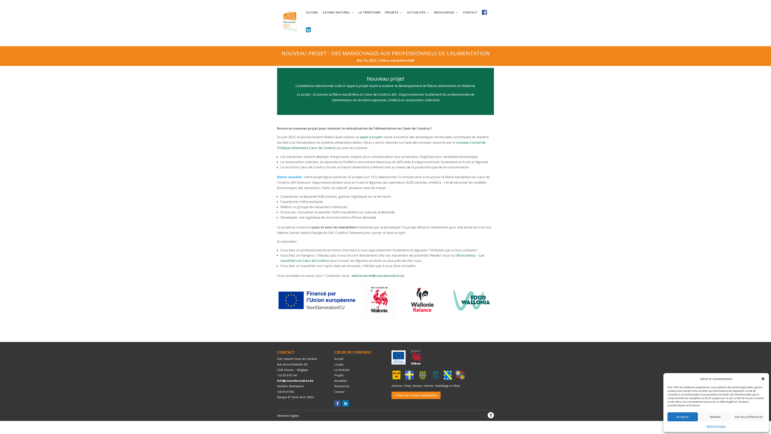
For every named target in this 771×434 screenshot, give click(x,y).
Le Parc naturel (336, 12)
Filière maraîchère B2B (397, 60)
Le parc (339, 364)
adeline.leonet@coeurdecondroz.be (377, 275)
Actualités (416, 12)
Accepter (682, 417)
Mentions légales (716, 426)
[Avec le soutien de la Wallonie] (414, 363)
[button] (763, 379)
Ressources (444, 12)
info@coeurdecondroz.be (295, 381)
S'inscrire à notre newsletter (416, 395)
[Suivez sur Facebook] (337, 403)
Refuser (715, 417)
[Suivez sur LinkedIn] (345, 403)
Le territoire (369, 12)
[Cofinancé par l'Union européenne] (399, 363)
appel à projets (371, 137)
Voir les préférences (749, 417)
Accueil (312, 12)
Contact (470, 12)
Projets (392, 12)
